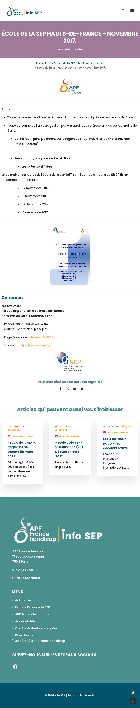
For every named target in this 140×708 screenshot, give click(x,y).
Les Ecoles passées (91, 63)
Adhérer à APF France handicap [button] (40, 641)
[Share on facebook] (61, 389)
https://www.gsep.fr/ (34, 345)
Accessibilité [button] (25, 621)
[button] (132, 10)
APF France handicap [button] (32, 614)
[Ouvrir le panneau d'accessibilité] (133, 692)
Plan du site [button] (24, 635)
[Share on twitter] (68, 389)
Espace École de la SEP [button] (32, 607)
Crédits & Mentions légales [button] (36, 628)
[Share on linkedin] (75, 389)
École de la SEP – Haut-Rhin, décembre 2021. (115, 443)
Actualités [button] (23, 600)
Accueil (41, 63)
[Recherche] (122, 10)
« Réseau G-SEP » (40, 337)
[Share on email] (82, 389)
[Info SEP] (24, 11)
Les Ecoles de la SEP (61, 63)
